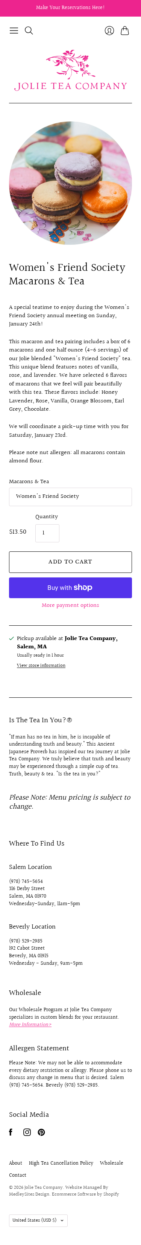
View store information (41, 666)
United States (34, 1220)
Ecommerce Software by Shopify (85, 1194)
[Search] (29, 30)
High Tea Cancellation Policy (61, 1163)
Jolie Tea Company (43, 1187)
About (15, 1163)
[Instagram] (27, 1134)
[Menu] (14, 30)
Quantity (46, 517)
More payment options (70, 605)
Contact (17, 1175)
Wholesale (111, 1163)
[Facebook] (10, 1134)
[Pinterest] (41, 1134)
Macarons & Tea (29, 482)
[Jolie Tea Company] (70, 70)
